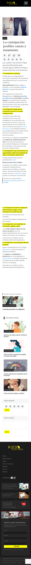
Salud (4, 461)
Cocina (4, 469)
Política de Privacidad (7, 560)
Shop (4, 456)
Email (5, 530)
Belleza (4, 466)
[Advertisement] (15, 12)
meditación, (18, 173)
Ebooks (4, 472)
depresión (6, 249)
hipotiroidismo (7, 258)
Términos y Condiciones (19, 560)
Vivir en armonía (7, 464)
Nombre (6, 535)
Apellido (6, 540)
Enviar (7, 410)
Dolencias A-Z (6, 458)
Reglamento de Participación (9, 562)
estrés (13, 160)
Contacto (20, 562)
